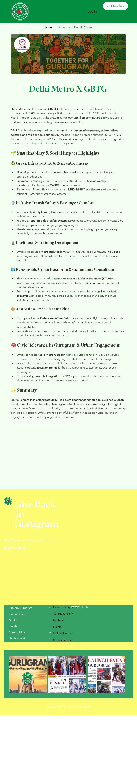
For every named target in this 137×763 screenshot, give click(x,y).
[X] (19, 548)
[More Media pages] (63, 620)
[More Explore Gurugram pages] (76, 607)
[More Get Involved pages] (71, 640)
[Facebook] (14, 548)
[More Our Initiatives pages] (72, 614)
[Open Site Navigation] (78, 11)
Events (13, 626)
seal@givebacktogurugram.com (29, 540)
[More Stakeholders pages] (71, 633)
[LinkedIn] (9, 548)
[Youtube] (24, 548)
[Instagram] (5, 548)
